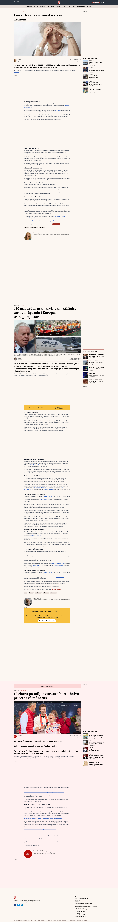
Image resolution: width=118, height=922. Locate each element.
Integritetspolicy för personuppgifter (83, 903)
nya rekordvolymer (36, 565)
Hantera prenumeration (80, 897)
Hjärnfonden (58, 110)
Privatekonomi (51, 6)
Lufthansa (38, 592)
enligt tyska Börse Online (35, 465)
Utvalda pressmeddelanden (81, 898)
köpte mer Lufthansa (47, 496)
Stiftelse (46, 592)
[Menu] (103, 2)
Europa (31, 592)
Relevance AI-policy (79, 908)
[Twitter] (18, 905)
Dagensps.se (16, 11)
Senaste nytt (29, 6)
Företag (63, 6)
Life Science (23, 11)
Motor (69, 6)
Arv (26, 592)
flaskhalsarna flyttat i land (40, 487)
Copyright (77, 901)
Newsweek (16, 72)
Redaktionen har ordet (80, 911)
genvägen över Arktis (48, 489)
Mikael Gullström (37, 598)
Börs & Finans (43, 6)
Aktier (22, 305)
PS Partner (23, 690)
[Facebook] (15, 905)
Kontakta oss (78, 900)
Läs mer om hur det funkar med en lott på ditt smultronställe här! (40, 829)
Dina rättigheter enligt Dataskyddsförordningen (86, 906)
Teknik (58, 6)
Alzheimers (34, 227)
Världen (36, 6)
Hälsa (74, 6)
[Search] (101, 2)
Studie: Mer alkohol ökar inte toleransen (42, 221)
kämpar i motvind (45, 499)
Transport (53, 592)
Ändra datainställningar (80, 916)
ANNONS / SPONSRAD (38, 850)
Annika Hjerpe (36, 232)
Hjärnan (42, 227)
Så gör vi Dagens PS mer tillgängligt (83, 914)
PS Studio (89, 6)
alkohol (26, 227)
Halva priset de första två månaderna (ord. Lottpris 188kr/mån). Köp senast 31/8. (44, 792)
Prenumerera (96, 2)
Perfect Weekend (81, 6)
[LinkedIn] (22, 905)
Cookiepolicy (78, 905)
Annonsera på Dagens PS (81, 910)
